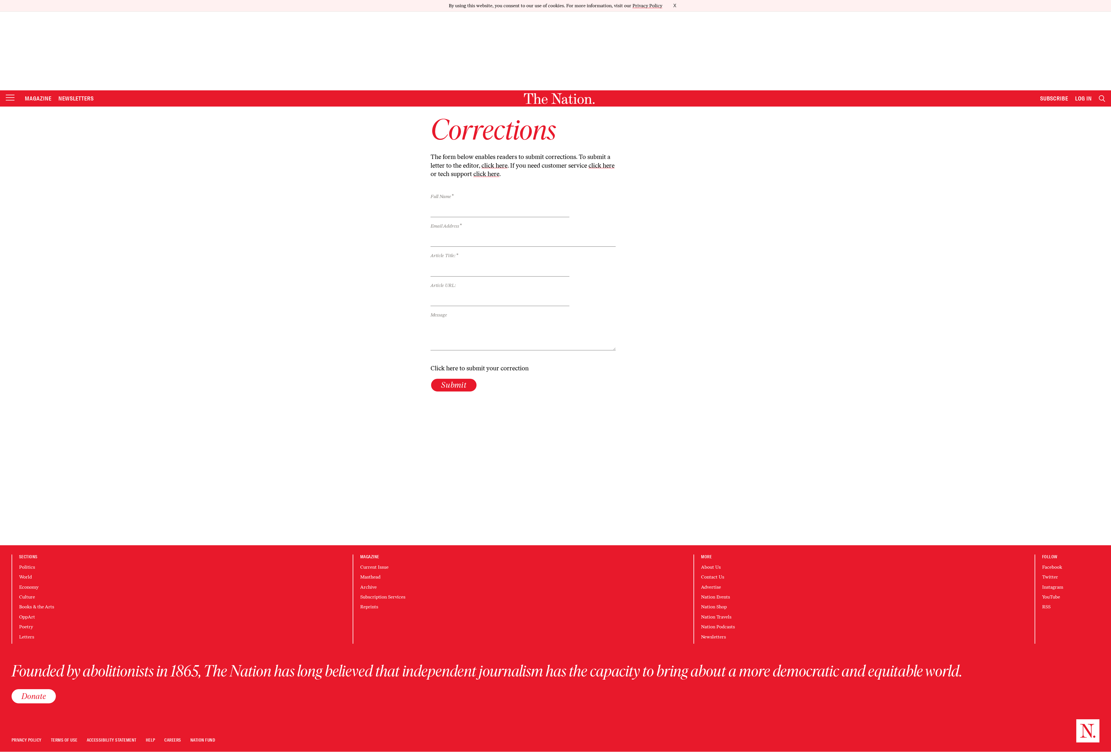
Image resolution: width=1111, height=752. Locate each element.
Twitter (1050, 577)
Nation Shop (714, 607)
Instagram (1052, 587)
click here (494, 165)
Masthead (370, 577)
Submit (454, 385)
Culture (27, 597)
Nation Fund (202, 740)
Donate (33, 696)
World (25, 577)
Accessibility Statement (112, 740)
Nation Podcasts (718, 627)
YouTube (1051, 597)
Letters (26, 637)
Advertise (711, 587)
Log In (1083, 98)
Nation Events (715, 597)
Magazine (38, 98)
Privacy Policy (647, 5)
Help (150, 740)
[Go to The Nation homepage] (559, 98)
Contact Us (712, 577)
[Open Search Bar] (1102, 98)
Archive (368, 587)
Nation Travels (716, 617)
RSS (1046, 607)
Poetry (26, 627)
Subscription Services (382, 597)
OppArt (27, 617)
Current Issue (374, 567)
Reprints (369, 607)
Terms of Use (64, 740)
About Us (711, 567)
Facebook (1052, 567)
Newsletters (76, 98)
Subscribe (1054, 98)
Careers (172, 740)
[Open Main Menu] (10, 98)
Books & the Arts (36, 607)
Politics (27, 567)
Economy (28, 587)
